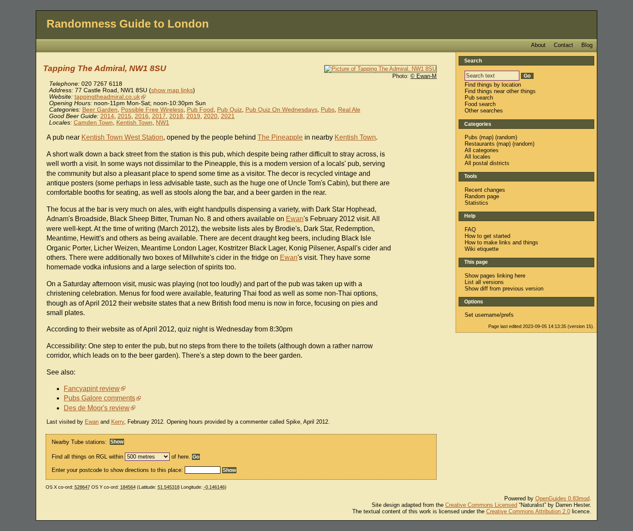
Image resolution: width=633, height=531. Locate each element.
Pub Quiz (229, 109)
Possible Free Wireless (152, 109)
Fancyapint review (92, 388)
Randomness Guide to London (128, 24)
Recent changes (485, 190)
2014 (107, 116)
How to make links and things (501, 242)
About (538, 45)
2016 (142, 116)
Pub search (479, 97)
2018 (176, 116)
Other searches (484, 110)
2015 (124, 116)
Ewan (295, 218)
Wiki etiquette (482, 249)
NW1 (162, 122)
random (506, 137)
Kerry (117, 422)
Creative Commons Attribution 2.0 (528, 511)
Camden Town (93, 122)
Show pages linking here (495, 275)
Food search (480, 104)
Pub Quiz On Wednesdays (281, 109)
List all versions (484, 282)
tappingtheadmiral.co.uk (107, 97)
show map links (172, 90)
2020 (210, 116)
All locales (477, 156)
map (486, 137)
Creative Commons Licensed (481, 505)
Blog (587, 45)
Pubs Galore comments (99, 398)
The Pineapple (280, 137)
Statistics (476, 203)
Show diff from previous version (504, 288)
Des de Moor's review (97, 408)
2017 (159, 116)
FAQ (470, 229)
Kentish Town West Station (122, 137)
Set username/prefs (489, 315)
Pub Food (200, 109)
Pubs (328, 109)
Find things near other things (500, 91)
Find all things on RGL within (87, 456)
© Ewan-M (423, 76)
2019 (193, 116)
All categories (482, 150)
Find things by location (493, 84)
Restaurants (480, 144)
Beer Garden (100, 109)
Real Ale (349, 109)
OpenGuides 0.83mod (562, 498)
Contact (563, 45)
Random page (482, 196)
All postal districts (487, 163)
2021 (228, 116)
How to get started (487, 236)
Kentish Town (134, 122)
